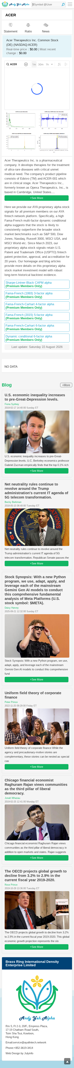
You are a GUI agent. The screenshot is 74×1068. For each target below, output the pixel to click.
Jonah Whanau (12, 798)
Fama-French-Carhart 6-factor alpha (30, 327)
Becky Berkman (13, 502)
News (46, 31)
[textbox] (48, 4)
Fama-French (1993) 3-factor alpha (29, 295)
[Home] (15, 4)
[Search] (63, 4)
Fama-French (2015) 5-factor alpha (29, 316)
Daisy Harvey (12, 607)
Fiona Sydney (12, 404)
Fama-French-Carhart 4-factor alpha (30, 305)
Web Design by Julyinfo (19, 1053)
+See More (36, 197)
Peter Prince (11, 702)
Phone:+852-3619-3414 (19, 1047)
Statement (10, 31)
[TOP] (67, 1061)
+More (66, 385)
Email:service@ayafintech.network (26, 1042)
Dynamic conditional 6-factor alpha (29, 338)
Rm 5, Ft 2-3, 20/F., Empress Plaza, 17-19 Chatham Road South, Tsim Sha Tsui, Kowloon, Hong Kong (27, 1031)
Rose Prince (11, 884)
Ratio (28, 31)
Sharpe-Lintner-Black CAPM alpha (29, 284)
